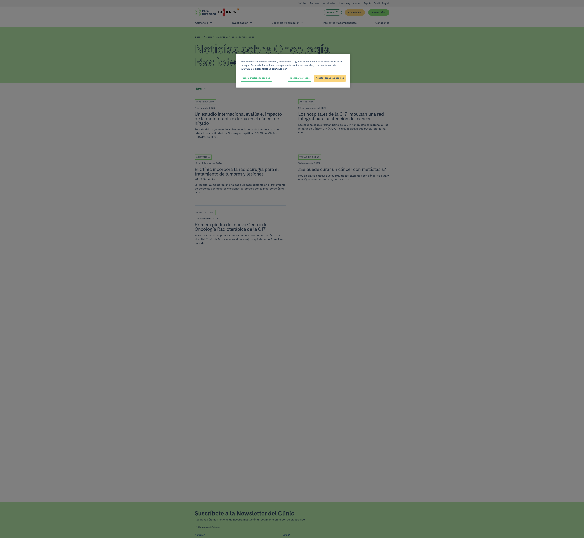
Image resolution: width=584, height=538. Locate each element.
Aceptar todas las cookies (330, 78)
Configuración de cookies (256, 78)
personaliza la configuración (271, 68)
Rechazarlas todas (299, 78)
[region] (293, 71)
